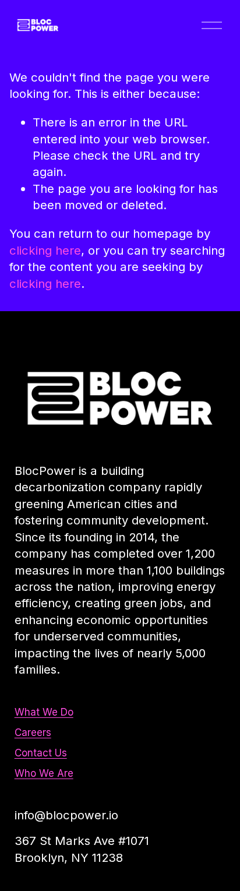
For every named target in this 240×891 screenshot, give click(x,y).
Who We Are (44, 773)
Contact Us (41, 752)
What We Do (44, 712)
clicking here (45, 250)
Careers (33, 732)
